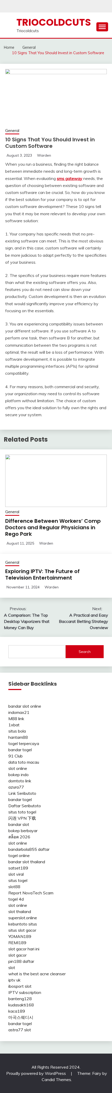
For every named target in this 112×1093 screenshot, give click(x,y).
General (12, 130)
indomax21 (18, 712)
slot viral (16, 874)
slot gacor (17, 955)
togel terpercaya (23, 743)
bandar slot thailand (26, 861)
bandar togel (20, 749)
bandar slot (18, 824)
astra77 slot (19, 1029)
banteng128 (20, 998)
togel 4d (16, 899)
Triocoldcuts (53, 22)
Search (85, 651)
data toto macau (23, 762)
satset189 (18, 868)
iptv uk (14, 980)
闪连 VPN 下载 (22, 818)
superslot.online (22, 917)
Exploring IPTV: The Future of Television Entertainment (42, 574)
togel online (19, 855)
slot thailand (19, 911)
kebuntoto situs (22, 924)
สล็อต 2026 (19, 836)
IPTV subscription (24, 992)
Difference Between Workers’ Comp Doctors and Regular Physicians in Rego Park (53, 527)
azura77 (16, 787)
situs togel (17, 880)
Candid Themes (56, 1079)
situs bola (17, 731)
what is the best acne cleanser (37, 973)
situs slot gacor (22, 930)
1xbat (14, 724)
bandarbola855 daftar (28, 849)
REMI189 (17, 942)
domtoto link (19, 780)
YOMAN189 (19, 936)
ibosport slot (20, 986)
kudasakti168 (21, 1004)
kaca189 (16, 1011)
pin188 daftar (21, 961)
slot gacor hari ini (23, 948)
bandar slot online (24, 706)
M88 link (16, 718)
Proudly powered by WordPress (36, 1073)
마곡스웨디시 (20, 1017)
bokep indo (18, 774)
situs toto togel (22, 811)
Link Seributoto (22, 793)
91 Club (15, 755)
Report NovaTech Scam (30, 892)
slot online (17, 768)
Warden (44, 155)
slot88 (14, 886)
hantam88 (18, 737)
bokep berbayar (23, 830)
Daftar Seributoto (24, 805)
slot (11, 967)
